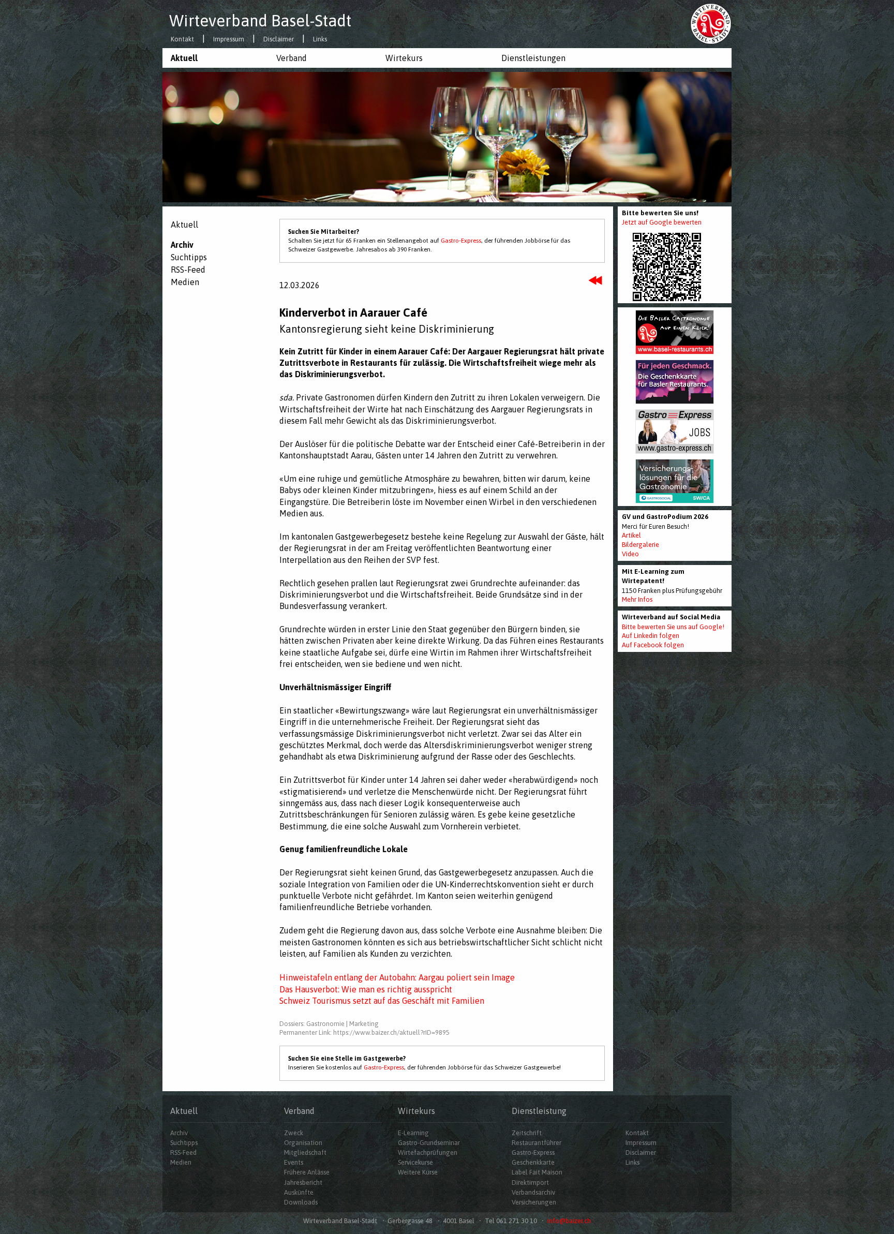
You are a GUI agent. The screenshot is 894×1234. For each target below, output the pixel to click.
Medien (185, 282)
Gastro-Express (461, 240)
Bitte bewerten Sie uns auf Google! (673, 627)
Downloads (301, 1202)
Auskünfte (299, 1192)
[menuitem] (215, 58)
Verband (291, 58)
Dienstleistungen (533, 58)
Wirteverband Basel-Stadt (260, 20)
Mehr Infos (637, 599)
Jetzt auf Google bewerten (662, 222)
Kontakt (182, 39)
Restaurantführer (536, 1143)
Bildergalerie (640, 544)
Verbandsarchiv (533, 1192)
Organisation (303, 1143)
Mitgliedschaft (305, 1152)
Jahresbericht (303, 1182)
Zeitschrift (527, 1133)
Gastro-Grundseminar (429, 1143)
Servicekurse (415, 1162)
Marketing (364, 1024)
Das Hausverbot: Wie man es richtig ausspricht (365, 989)
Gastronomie (325, 1024)
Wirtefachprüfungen (427, 1152)
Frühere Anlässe (307, 1172)
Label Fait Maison (537, 1172)
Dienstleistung (539, 1111)
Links (320, 39)
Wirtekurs (404, 58)
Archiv (182, 244)
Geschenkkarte (533, 1162)
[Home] (711, 23)
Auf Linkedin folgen (650, 636)
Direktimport (530, 1182)
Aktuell (184, 58)
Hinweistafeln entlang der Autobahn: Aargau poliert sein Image (397, 977)
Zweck (293, 1133)
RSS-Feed (188, 269)
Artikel (631, 535)
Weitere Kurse (418, 1172)
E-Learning (413, 1133)
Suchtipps (189, 257)
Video (630, 554)
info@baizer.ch (569, 1221)
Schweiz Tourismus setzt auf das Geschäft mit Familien (381, 1000)
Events (293, 1162)
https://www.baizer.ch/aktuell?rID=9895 (391, 1032)
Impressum (228, 39)
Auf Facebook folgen (653, 645)
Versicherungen (534, 1202)
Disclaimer (278, 39)
